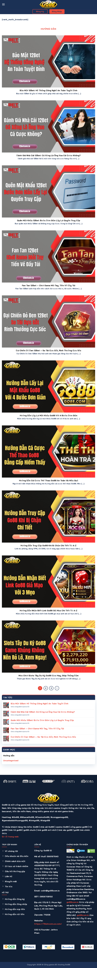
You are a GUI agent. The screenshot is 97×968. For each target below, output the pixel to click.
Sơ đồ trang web (10, 836)
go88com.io (72, 902)
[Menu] (3, 4)
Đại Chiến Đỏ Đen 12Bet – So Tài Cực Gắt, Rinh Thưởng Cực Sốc (48, 350)
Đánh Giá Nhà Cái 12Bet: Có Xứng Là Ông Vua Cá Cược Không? (49, 155)
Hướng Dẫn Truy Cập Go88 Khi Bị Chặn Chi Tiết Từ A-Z (48, 545)
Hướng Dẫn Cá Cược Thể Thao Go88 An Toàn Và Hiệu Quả (48, 480)
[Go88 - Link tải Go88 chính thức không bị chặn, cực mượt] (48, 4)
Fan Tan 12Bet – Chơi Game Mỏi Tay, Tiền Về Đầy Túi (48, 285)
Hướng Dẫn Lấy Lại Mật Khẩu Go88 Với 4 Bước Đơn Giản (48, 415)
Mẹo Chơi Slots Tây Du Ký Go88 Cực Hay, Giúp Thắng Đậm (49, 675)
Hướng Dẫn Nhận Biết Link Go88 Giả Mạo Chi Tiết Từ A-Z (48, 610)
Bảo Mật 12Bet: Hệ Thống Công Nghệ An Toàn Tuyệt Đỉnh (48, 90)
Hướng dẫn (8, 755)
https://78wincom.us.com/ (48, 924)
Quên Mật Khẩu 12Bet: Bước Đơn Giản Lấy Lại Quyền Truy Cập (48, 220)
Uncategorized (10, 760)
